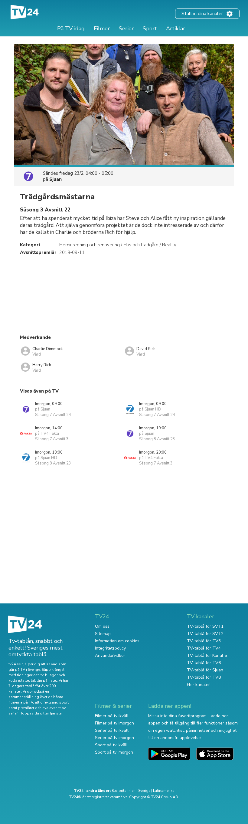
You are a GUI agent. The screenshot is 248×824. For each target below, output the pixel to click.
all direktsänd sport (52, 702)
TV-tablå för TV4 (204, 648)
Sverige (144, 790)
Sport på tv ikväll (111, 745)
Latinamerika (164, 790)
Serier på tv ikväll (112, 730)
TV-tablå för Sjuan (205, 670)
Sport (150, 28)
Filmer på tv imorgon (114, 723)
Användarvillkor (110, 655)
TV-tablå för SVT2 (205, 634)
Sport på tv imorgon (114, 752)
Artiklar (175, 28)
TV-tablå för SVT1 (205, 626)
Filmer (102, 28)
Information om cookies (117, 641)
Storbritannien (123, 790)
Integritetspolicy (110, 648)
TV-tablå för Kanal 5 (207, 655)
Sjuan (55, 179)
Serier (126, 28)
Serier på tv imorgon (114, 738)
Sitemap (103, 634)
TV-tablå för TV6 (204, 663)
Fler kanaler (198, 684)
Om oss (102, 626)
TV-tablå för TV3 (204, 641)
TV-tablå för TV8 (204, 677)
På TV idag (71, 28)
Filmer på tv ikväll (112, 716)
